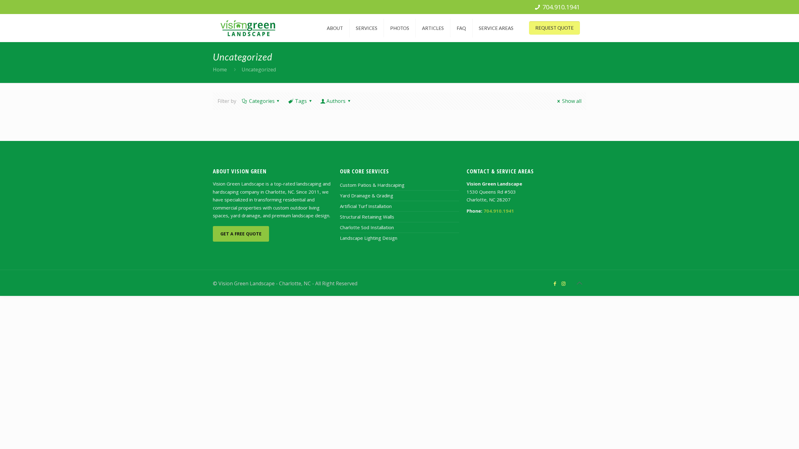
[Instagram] (563, 283)
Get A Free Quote (241, 234)
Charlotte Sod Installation (367, 227)
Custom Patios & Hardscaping (372, 185)
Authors (336, 101)
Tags (301, 101)
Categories (262, 101)
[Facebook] (555, 283)
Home (220, 69)
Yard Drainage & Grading (366, 195)
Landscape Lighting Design (368, 238)
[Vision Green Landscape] (248, 28)
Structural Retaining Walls (367, 217)
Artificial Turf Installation (366, 206)
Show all (571, 101)
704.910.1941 (561, 7)
